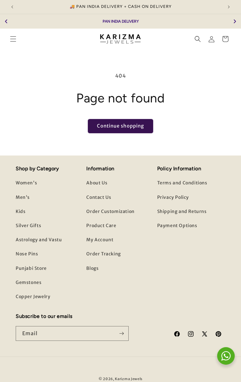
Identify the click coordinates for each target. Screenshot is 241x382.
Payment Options (177, 225)
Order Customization (110, 211)
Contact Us (98, 197)
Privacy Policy (173, 197)
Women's (26, 183)
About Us (96, 183)
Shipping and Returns (182, 211)
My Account (99, 240)
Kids (20, 211)
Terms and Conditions (182, 183)
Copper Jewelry (33, 296)
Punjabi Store (31, 268)
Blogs (92, 268)
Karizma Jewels (128, 379)
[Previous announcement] (12, 7)
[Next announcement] (229, 7)
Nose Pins (27, 254)
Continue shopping (120, 126)
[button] (13, 39)
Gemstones (28, 282)
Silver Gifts (28, 225)
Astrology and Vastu (39, 240)
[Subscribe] (121, 333)
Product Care (101, 225)
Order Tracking (103, 254)
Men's (23, 197)
